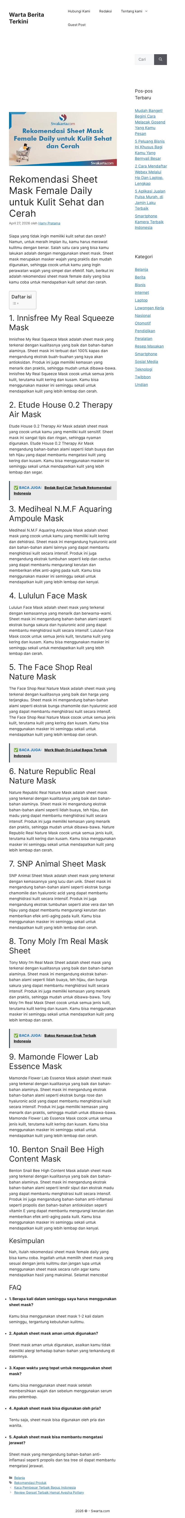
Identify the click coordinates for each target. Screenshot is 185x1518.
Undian (141, 384)
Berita (140, 277)
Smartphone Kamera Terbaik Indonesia (149, 222)
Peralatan (143, 338)
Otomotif (143, 323)
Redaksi (105, 11)
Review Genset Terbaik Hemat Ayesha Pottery (49, 1492)
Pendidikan (145, 331)
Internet (142, 292)
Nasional (143, 315)
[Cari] (160, 59)
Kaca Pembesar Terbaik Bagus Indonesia (45, 1487)
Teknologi (143, 369)
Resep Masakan (149, 346)
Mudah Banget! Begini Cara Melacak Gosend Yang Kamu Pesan (150, 122)
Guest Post (77, 25)
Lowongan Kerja (149, 308)
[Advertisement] (63, 78)
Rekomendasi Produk (30, 1483)
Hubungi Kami (79, 11)
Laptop (141, 300)
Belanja (19, 1478)
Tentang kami (131, 11)
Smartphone (146, 354)
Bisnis (140, 285)
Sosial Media (146, 361)
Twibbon (143, 377)
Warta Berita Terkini (26, 18)
